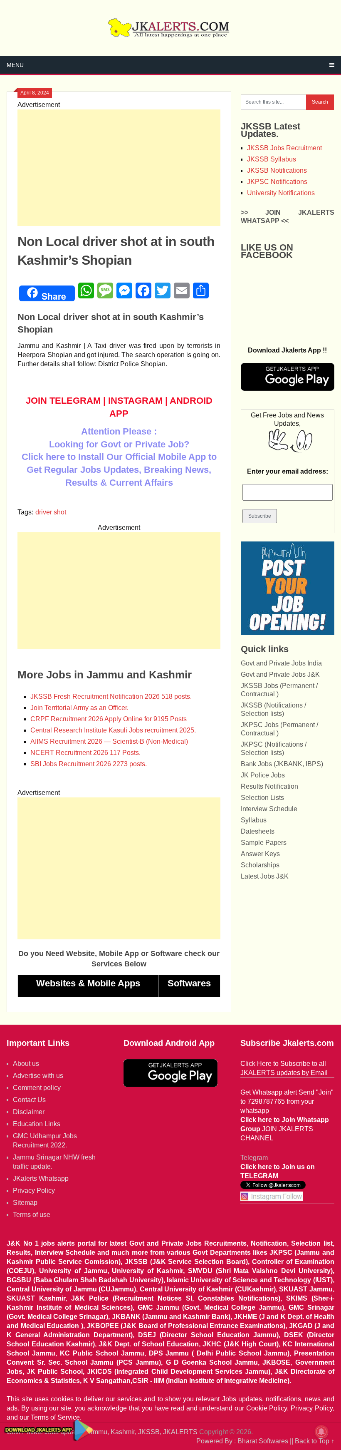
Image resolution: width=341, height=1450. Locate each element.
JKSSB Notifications (277, 170)
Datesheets (257, 831)
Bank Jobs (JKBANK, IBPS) (282, 763)
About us (26, 1063)
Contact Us (29, 1099)
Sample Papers (264, 842)
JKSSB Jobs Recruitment (284, 147)
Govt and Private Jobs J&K (280, 674)
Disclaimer (28, 1111)
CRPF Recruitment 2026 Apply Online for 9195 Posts (108, 719)
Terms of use (31, 1214)
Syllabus (254, 820)
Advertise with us (38, 1075)
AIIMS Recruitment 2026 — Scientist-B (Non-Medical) (109, 741)
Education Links (36, 1123)
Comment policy (37, 1087)
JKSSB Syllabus (271, 159)
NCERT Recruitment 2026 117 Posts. (85, 752)
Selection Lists (262, 797)
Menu (15, 65)
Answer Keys (260, 853)
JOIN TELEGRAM (63, 400)
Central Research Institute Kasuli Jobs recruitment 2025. (113, 730)
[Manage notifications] (321, 1431)
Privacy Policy (34, 1190)
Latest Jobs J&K (265, 876)
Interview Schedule (269, 808)
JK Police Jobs (263, 775)
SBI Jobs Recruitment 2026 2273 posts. (88, 763)
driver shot (50, 512)
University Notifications (281, 192)
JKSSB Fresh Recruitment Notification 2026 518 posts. (111, 696)
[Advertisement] (118, 167)
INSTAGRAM (135, 400)
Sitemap (25, 1202)
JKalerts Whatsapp (41, 1178)
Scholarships (260, 865)
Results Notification (269, 786)
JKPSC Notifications (277, 181)
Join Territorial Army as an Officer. (79, 707)
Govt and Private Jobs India (281, 663)
